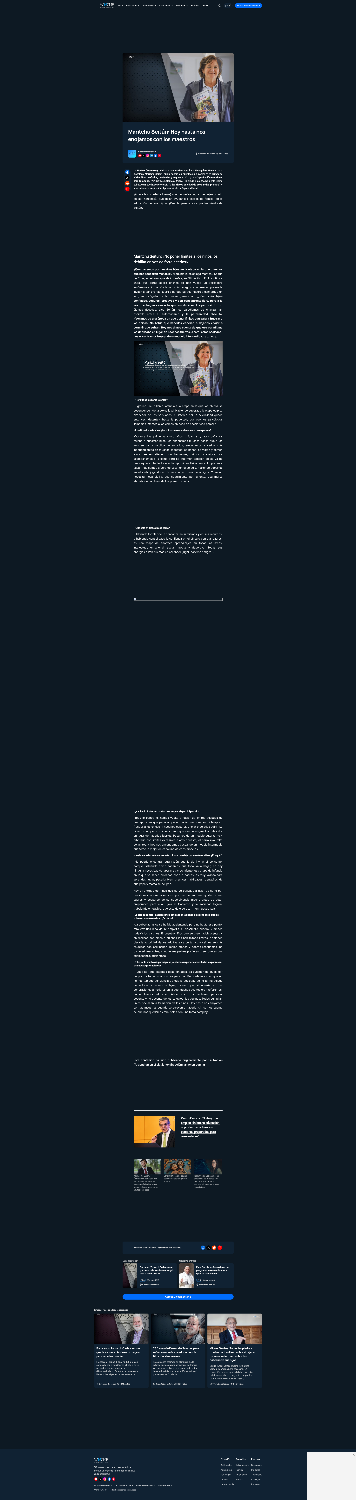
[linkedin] (152, 156)
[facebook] (156, 156)
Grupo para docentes (247, 5)
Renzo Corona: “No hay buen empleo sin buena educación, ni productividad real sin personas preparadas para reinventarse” (200, 1127)
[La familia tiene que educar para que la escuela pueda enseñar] (177, 1166)
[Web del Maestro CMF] (132, 154)
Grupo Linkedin (164, 1485)
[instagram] (148, 156)
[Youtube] (96, 1479)
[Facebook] (109, 1479)
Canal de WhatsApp (144, 1485)
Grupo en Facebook (123, 1485)
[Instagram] (105, 1479)
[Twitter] (100, 1479)
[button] (95, 5)
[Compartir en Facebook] (127, 172)
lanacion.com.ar (194, 1064)
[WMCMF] (113, 1479)
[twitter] (144, 156)
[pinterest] (159, 156)
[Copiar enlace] (127, 189)
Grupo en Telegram (102, 1485)
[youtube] (140, 156)
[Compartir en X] (127, 177)
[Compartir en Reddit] (127, 183)
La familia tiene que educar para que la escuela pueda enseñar (175, 1179)
